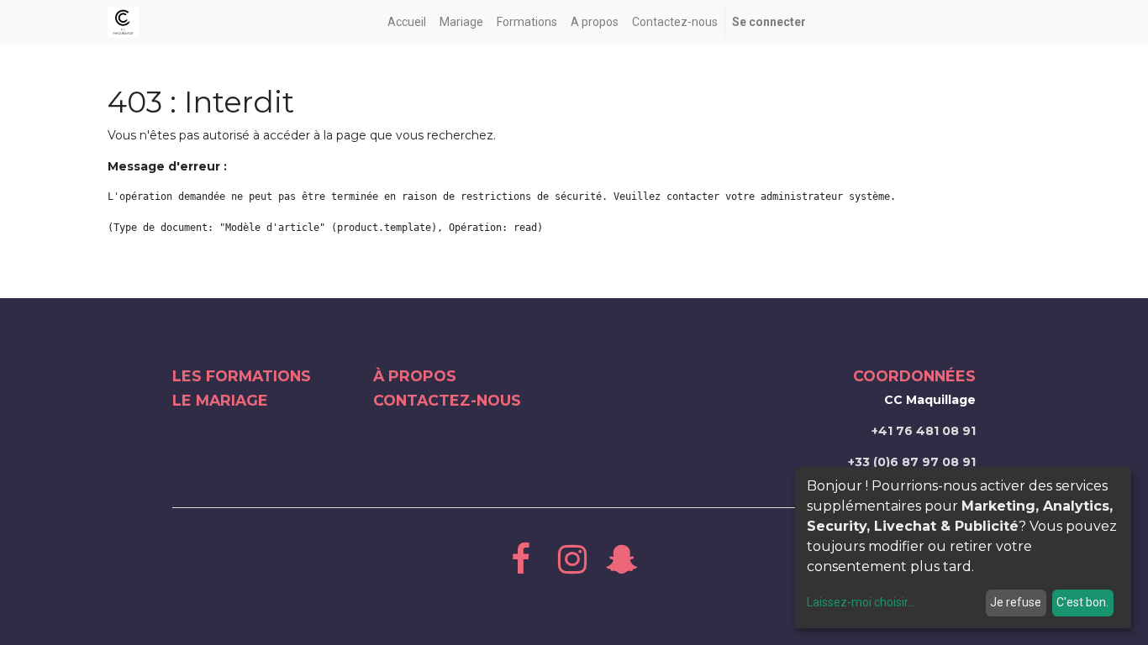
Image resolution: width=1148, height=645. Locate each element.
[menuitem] (407, 22)
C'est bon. (1082, 602)
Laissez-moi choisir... (861, 602)
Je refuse (1015, 602)
